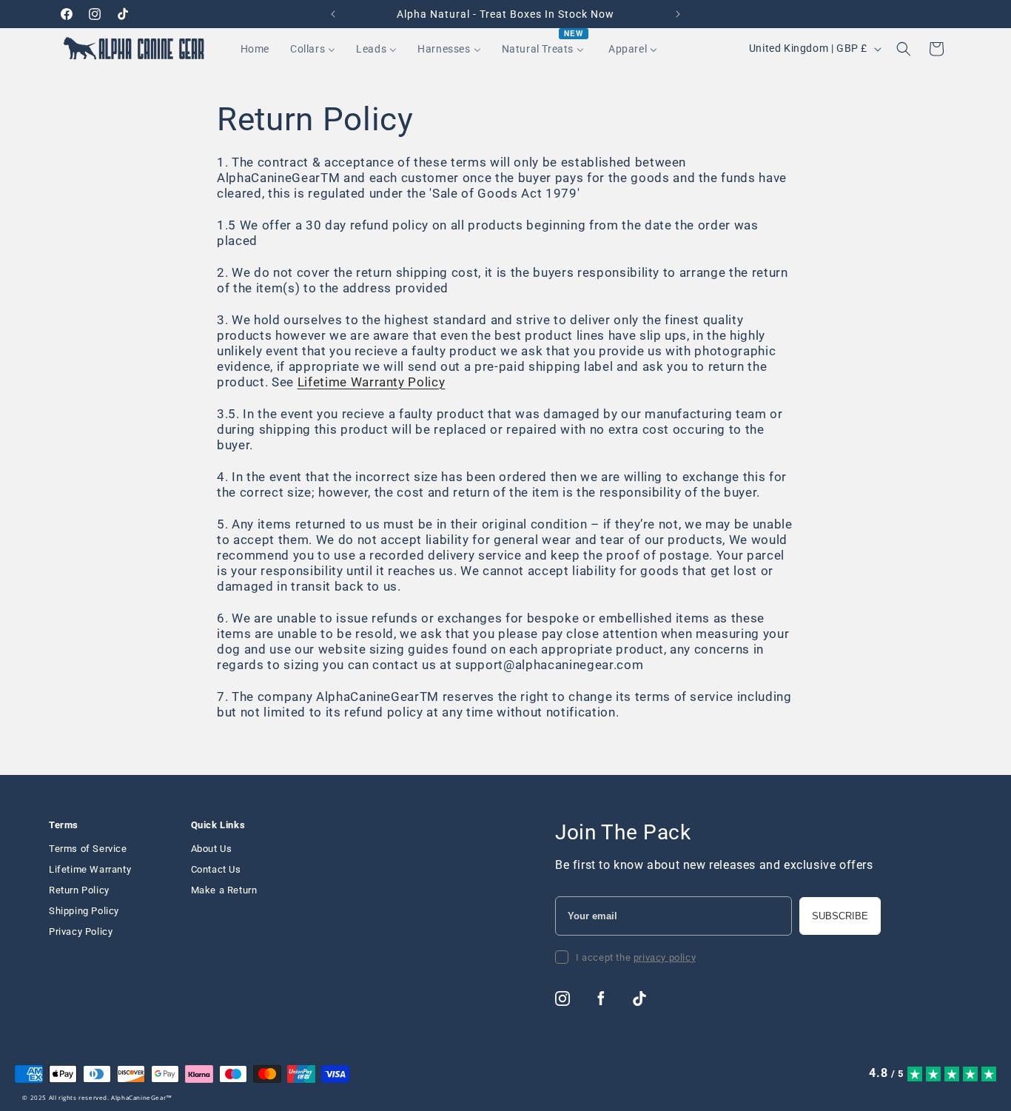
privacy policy (665, 957)
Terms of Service (88, 848)
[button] (903, 49)
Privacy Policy (80, 931)
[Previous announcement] (333, 14)
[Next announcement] (678, 14)
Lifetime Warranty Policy (372, 382)
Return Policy (79, 890)
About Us (211, 848)
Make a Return (224, 890)
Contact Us (216, 869)
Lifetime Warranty (90, 869)
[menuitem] (255, 48)
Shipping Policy (84, 910)
